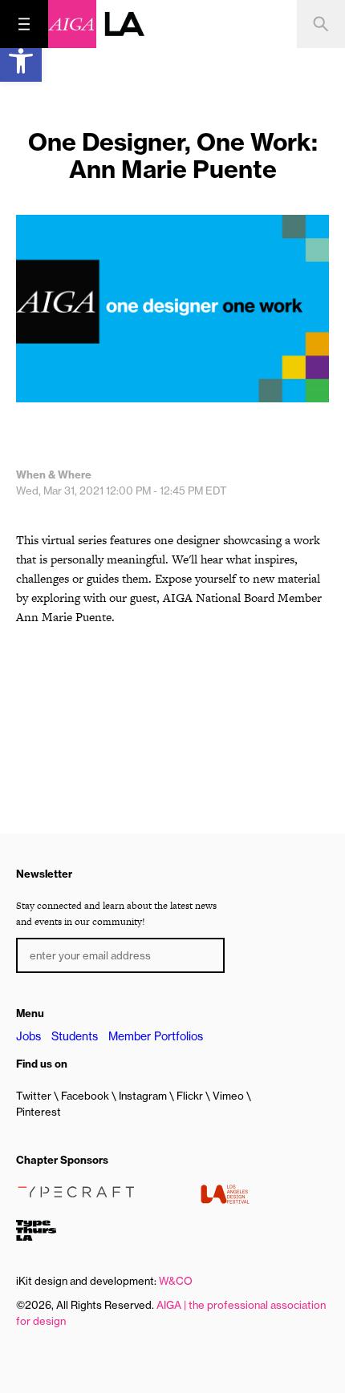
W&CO (176, 1280)
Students (74, 1036)
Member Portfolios (155, 1036)
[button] (21, 61)
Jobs (28, 1036)
